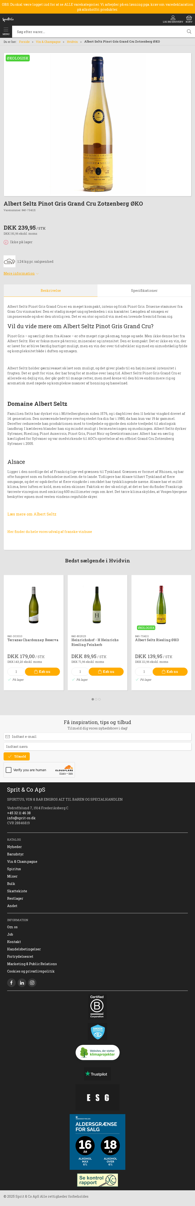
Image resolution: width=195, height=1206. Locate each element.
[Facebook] (11, 982)
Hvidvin (72, 42)
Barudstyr (15, 854)
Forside (24, 42)
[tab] (93, 699)
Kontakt (14, 941)
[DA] (8, 19)
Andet (12, 905)
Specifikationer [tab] (144, 290)
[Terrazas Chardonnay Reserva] (33, 605)
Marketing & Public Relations (32, 964)
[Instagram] (32, 982)
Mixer (12, 876)
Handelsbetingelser (24, 949)
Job (10, 934)
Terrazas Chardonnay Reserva (32, 640)
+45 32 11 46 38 (19, 813)
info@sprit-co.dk (21, 818)
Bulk (11, 883)
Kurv (189, 21)
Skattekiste (17, 891)
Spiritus (14, 869)
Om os (12, 927)
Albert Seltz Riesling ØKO (157, 640)
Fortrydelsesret (20, 956)
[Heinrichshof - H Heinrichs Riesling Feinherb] (97, 605)
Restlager (15, 898)
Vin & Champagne (48, 42)
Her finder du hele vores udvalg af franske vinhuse (49, 531)
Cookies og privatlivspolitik (31, 971)
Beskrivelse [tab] (51, 290)
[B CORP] (97, 1006)
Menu (6, 34)
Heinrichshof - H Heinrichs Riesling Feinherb (94, 642)
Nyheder (14, 846)
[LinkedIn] (22, 982)
